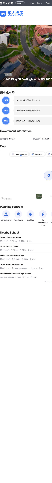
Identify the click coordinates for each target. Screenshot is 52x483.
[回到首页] (15, 14)
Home (31, 3)
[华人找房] (6, 3)
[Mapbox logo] (6, 198)
